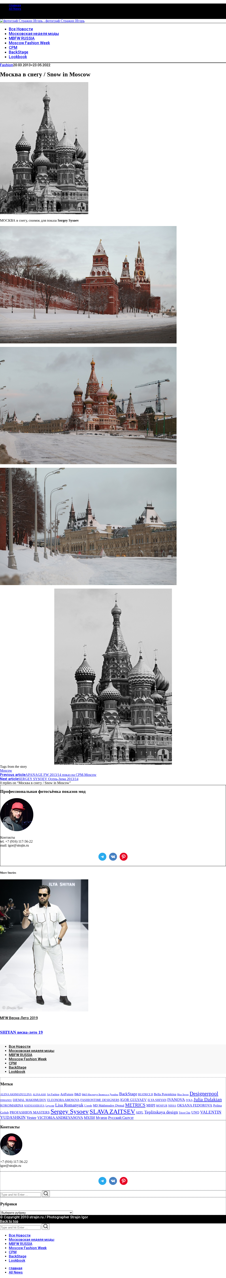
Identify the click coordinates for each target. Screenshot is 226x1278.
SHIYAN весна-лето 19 (21, 1032)
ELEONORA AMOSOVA (63, 1100)
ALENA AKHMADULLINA (16, 1094)
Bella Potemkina (165, 1094)
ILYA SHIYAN (157, 1100)
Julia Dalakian (208, 1099)
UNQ (195, 1112)
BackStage (17, 1067)
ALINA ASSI (39, 1094)
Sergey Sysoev (70, 1111)
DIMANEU (6, 1100)
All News (15, 9)
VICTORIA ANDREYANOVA (60, 1118)
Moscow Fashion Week (28, 1059)
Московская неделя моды (31, 1051)
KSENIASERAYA (34, 1105)
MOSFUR (161, 1105)
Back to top (9, 1221)
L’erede (88, 1105)
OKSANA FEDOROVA (194, 1105)
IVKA (189, 1100)
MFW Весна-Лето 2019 (19, 1018)
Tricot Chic (184, 1112)
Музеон (101, 1118)
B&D (77, 1094)
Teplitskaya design (161, 1112)
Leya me (49, 1105)
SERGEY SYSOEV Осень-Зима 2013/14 (39, 779)
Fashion (6, 65)
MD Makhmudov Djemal (108, 1105)
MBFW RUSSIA (20, 1055)
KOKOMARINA (11, 1105)
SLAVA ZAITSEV (112, 1111)
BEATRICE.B (145, 1094)
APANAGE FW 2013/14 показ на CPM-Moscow (48, 775)
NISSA (172, 1105)
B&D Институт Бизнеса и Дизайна (100, 1094)
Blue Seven (183, 1094)
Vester (31, 1117)
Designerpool (204, 1093)
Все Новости (19, 1046)
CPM (13, 1063)
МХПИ (89, 1118)
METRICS (135, 1105)
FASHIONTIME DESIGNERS (99, 1100)
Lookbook (17, 1072)
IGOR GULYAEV (133, 1100)
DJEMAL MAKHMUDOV (29, 1100)
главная (15, 5)
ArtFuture (66, 1094)
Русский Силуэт (121, 1118)
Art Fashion (53, 1094)
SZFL (139, 1112)
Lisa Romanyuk (69, 1105)
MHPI (150, 1105)
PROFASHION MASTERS (30, 1112)
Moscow (6, 770)
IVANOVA (176, 1100)
